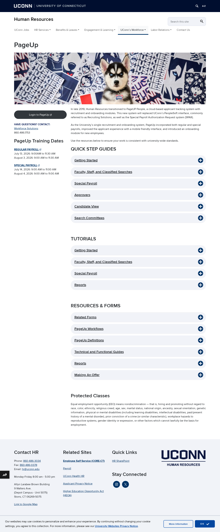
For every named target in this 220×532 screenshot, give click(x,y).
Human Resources (33, 19)
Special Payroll (85, 183)
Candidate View (86, 206)
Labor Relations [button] (160, 30)
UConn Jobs (21, 30)
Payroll (67, 468)
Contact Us (183, 30)
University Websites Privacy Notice (116, 526)
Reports (80, 285)
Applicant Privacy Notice (77, 483)
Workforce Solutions (26, 128)
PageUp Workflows (88, 329)
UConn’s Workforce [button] (132, 30)
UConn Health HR (73, 476)
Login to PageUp (39, 114)
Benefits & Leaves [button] (66, 30)
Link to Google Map (25, 504)
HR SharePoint (120, 461)
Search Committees (89, 218)
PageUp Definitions (89, 340)
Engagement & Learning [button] (98, 30)
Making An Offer (87, 375)
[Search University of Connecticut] (197, 6)
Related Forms (85, 317)
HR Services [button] (41, 30)
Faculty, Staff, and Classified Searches (103, 172)
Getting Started (86, 160)
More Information (178, 524)
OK (202, 523)
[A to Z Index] (204, 6)
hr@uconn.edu (31, 469)
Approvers (82, 195)
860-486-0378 (28, 465)
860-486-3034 (32, 461)
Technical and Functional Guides (99, 352)
